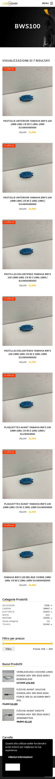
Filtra (8, 649)
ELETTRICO (8, 612)
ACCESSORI (8, 605)
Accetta (12, 767)
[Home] (8, 3)
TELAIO (6, 624)
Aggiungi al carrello (27, 132)
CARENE (6, 608)
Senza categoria (10, 621)
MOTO (5, 615)
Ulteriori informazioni (20, 757)
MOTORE (6, 618)
